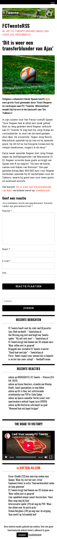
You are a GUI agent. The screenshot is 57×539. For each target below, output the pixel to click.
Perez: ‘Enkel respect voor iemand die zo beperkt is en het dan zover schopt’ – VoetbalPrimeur (30, 357)
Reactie (7, 211)
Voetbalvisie (43, 190)
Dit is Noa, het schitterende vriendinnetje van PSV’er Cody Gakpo (26, 392)
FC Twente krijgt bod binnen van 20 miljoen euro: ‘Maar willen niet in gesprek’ (31, 343)
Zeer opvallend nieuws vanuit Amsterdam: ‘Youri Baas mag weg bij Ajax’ (30, 498)
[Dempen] (45, 457)
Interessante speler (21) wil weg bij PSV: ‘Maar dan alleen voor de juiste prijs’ (30, 505)
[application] (28, 445)
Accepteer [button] (22, 534)
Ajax (47, 99)
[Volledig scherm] (50, 457)
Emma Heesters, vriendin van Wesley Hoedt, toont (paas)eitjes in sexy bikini (30, 385)
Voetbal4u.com (30, 468)
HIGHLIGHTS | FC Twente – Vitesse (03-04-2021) (31, 378)
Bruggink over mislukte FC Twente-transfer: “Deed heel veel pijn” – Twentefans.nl (28, 350)
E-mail (6, 261)
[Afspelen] (6, 457)
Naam (6, 249)
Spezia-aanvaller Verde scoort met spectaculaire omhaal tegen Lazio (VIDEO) (29, 399)
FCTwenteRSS (16, 25)
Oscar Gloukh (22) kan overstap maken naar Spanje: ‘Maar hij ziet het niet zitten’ (28, 478)
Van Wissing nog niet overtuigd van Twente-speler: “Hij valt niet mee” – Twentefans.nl (28, 336)
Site (4, 273)
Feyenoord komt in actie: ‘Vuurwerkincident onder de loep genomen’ (31, 484)
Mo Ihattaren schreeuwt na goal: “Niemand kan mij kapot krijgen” (28, 406)
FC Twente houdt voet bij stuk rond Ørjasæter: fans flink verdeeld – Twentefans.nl (30, 329)
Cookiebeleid (34, 534)
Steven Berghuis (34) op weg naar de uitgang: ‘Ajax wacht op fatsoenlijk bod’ (29, 512)
